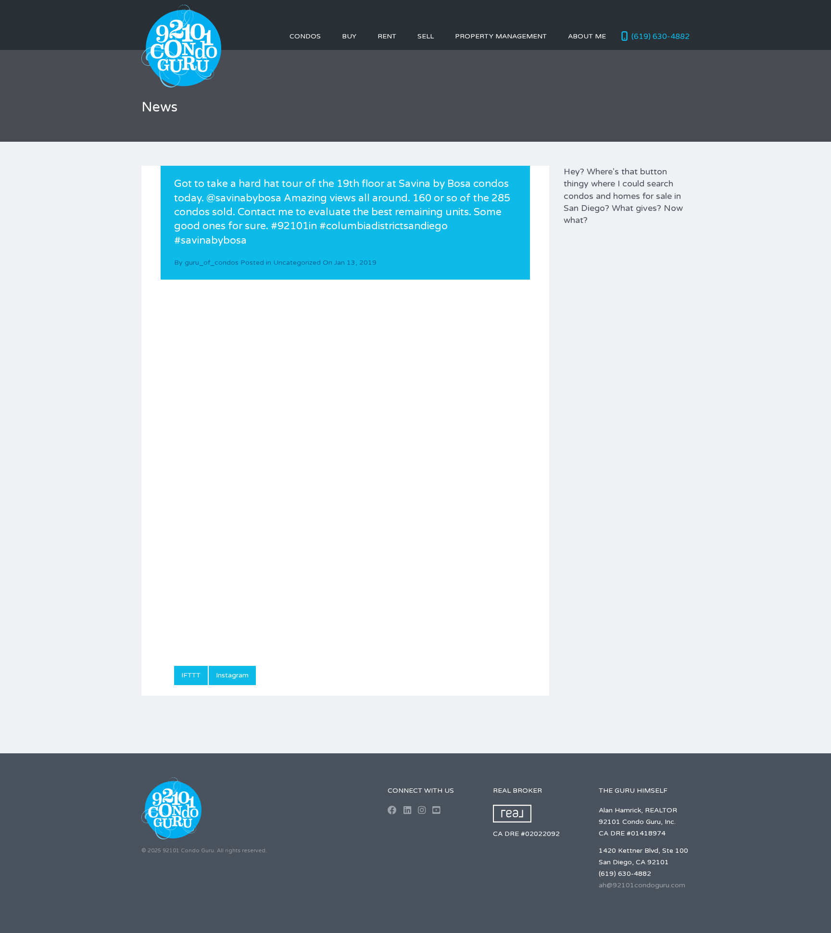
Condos (305, 36)
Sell (425, 36)
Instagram (232, 675)
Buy (349, 36)
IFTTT (191, 675)
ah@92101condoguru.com (642, 885)
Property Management (501, 36)
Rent (387, 36)
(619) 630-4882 (660, 36)
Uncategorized (297, 262)
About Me (587, 36)
